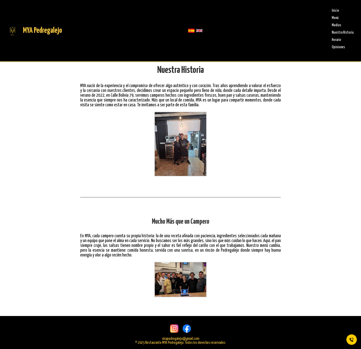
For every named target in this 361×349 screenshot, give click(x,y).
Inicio (335, 11)
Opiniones (338, 47)
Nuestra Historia (342, 32)
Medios (336, 25)
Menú (335, 18)
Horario (336, 40)
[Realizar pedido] (351, 339)
